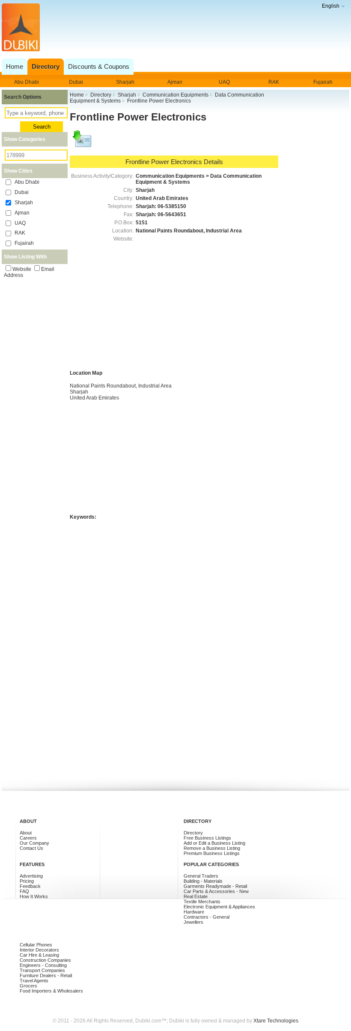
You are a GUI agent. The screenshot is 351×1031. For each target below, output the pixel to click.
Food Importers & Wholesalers (51, 990)
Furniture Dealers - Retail (46, 975)
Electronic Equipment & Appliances (219, 906)
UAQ (224, 82)
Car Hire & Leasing (39, 955)
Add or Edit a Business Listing (214, 843)
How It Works (34, 896)
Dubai (76, 82)
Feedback (30, 886)
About (26, 832)
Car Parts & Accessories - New (216, 891)
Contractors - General (206, 916)
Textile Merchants (202, 901)
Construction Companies (45, 960)
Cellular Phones (36, 944)
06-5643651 (172, 214)
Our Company (34, 843)
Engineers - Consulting (43, 965)
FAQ (24, 891)
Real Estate (196, 896)
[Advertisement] (174, 36)
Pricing (27, 881)
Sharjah (125, 82)
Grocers (28, 985)
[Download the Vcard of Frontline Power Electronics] (82, 143)
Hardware (194, 911)
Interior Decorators (39, 949)
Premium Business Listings (212, 853)
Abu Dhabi (26, 82)
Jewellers (193, 922)
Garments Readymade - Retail (215, 886)
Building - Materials (203, 881)
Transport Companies (42, 970)
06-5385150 (172, 206)
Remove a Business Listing (212, 848)
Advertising (31, 875)
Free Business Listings (207, 837)
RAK (273, 82)
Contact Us (31, 848)
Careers (28, 837)
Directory (193, 832)
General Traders (201, 875)
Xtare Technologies (275, 1021)
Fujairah (323, 82)
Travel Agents (34, 980)
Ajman (174, 82)
